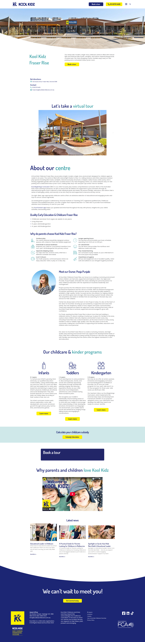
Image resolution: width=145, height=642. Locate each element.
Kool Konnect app (40, 208)
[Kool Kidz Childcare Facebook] (124, 613)
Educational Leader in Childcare (41, 543)
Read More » (33, 554)
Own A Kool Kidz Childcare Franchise (96, 618)
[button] (32, 133)
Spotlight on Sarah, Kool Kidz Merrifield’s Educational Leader (99, 544)
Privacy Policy (90, 620)
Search (90, 612)
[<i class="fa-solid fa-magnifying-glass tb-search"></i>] (130, 4)
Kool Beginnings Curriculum (40, 187)
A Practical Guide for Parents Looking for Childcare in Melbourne (72, 544)
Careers (89, 616)
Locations (89, 614)
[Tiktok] (132, 613)
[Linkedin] (128, 613)
